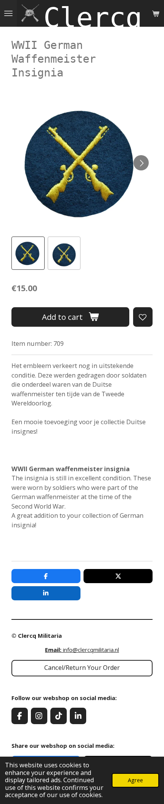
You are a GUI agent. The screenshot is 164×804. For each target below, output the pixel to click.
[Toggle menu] (8, 13)
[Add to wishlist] (143, 317)
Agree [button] (135, 780)
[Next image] (141, 162)
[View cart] (155, 13)
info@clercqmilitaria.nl (82, 649)
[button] (28, 253)
